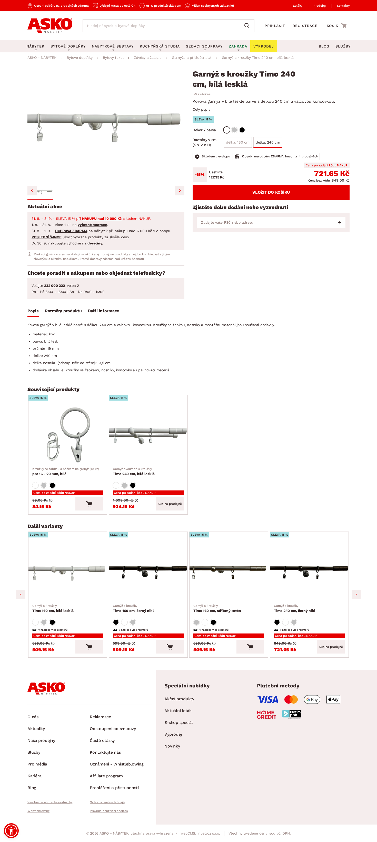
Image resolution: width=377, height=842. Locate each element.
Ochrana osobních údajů (107, 802)
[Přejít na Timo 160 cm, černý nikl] (148, 572)
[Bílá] (227, 130)
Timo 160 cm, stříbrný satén (217, 608)
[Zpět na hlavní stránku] (49, 25)
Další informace (103, 310)
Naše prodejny (41, 740)
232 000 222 (54, 285)
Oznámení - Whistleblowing (117, 764)
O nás (32, 716)
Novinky (172, 746)
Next (356, 594)
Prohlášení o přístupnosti (114, 787)
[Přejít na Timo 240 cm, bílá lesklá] (148, 435)
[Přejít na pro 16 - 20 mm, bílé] (67, 435)
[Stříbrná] (234, 130)
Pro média (37, 764)
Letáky (298, 5)
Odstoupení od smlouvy (113, 728)
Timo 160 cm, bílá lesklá (53, 608)
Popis (33, 310)
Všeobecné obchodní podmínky (49, 802)
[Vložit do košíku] (89, 503)
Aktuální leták (178, 710)
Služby (343, 46)
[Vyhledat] (248, 25)
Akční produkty (179, 698)
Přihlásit (275, 26)
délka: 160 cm (238, 142)
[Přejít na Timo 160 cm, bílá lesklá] (67, 572)
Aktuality (36, 728)
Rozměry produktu (63, 310)
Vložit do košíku (271, 192)
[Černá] (242, 130)
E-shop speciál (178, 722)
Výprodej (173, 734)
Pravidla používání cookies (109, 811)
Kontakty (343, 5)
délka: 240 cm (268, 142)
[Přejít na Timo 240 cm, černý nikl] (309, 572)
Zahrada (238, 46)
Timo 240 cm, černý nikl (294, 608)
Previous (20, 594)
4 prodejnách (308, 156)
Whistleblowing (38, 811)
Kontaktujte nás (105, 752)
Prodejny (319, 5)
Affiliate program (106, 775)
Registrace (305, 26)
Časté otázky (102, 740)
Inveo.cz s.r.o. (208, 833)
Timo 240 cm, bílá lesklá (134, 471)
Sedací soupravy (204, 46)
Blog (324, 46)
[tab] (33, 312)
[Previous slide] (32, 190)
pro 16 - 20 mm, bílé (65, 471)
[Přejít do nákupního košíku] (337, 25)
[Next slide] (179, 190)
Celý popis (201, 109)
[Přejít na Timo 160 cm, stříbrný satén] (229, 572)
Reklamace (100, 716)
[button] (40, 191)
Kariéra (34, 775)
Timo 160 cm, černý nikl (133, 608)
